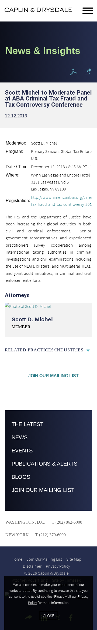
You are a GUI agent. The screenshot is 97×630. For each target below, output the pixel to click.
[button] (88, 71)
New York (17, 534)
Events (22, 450)
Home (17, 559)
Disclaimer (32, 566)
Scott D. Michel (32, 319)
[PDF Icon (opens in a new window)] (73, 72)
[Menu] (87, 11)
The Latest (27, 424)
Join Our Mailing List (53, 375)
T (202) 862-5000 (66, 522)
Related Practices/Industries (44, 350)
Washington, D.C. (25, 522)
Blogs (21, 477)
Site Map (73, 559)
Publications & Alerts (44, 464)
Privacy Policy (58, 566)
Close (48, 615)
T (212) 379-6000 (50, 534)
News (19, 437)
